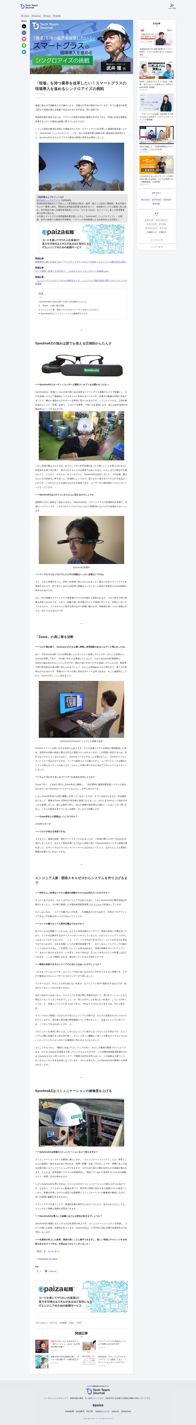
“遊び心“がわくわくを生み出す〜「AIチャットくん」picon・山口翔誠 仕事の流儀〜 (65, 1344)
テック (53, 1323)
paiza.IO (115, 1411)
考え (71, 1323)
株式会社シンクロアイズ (48, 200)
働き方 (162, 232)
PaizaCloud (126, 1411)
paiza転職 (69, 1411)
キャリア (149, 220)
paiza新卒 (80, 1411)
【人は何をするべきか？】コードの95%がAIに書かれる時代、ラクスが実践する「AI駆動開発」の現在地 (156, 179)
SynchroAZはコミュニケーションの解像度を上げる (64, 313)
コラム (162, 224)
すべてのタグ (155, 240)
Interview (37, 16)
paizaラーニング (102, 1411)
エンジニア (152, 224)
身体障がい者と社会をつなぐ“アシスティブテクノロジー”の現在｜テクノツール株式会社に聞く (80, 261)
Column (26, 16)
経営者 (63, 1323)
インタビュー (42, 1323)
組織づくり (152, 232)
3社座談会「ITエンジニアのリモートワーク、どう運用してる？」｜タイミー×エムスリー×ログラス (112, 1359)
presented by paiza (47, 1258)
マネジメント (151, 228)
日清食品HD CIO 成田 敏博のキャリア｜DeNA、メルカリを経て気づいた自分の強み (156, 52)
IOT (79, 1323)
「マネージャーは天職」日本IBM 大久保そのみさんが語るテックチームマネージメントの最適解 (156, 117)
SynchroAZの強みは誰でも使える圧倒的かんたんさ (63, 301)
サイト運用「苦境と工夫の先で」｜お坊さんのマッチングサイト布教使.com (71, 271)
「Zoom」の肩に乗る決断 (52, 305)
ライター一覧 (155, 247)
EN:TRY (90, 1411)
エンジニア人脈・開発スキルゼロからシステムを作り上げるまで (70, 309)
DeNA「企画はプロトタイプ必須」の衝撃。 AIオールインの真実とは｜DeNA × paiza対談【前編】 (156, 84)
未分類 (57, 16)
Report (48, 16)
